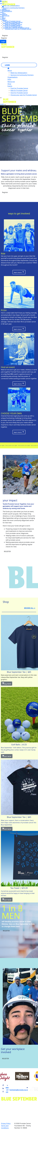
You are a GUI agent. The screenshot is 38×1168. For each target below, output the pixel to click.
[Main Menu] (0, 97)
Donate (4, 32)
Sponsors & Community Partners (22, 75)
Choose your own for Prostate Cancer (18, 29)
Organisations (7, 11)
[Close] (5, 104)
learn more (19, 272)
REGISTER (7, 551)
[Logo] (18, 3)
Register (4, 38)
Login (3, 41)
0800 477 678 (7, 1090)
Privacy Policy (6, 1123)
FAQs (4, 13)
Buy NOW (6, 683)
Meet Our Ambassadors (19, 73)
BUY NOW (6, 756)
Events (4, 20)
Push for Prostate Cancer (14, 22)
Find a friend (8, 50)
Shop (4, 18)
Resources (5, 16)
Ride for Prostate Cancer (13, 24)
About (4, 9)
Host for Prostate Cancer (13, 27)
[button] (19, 671)
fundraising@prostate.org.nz (19, 1090)
